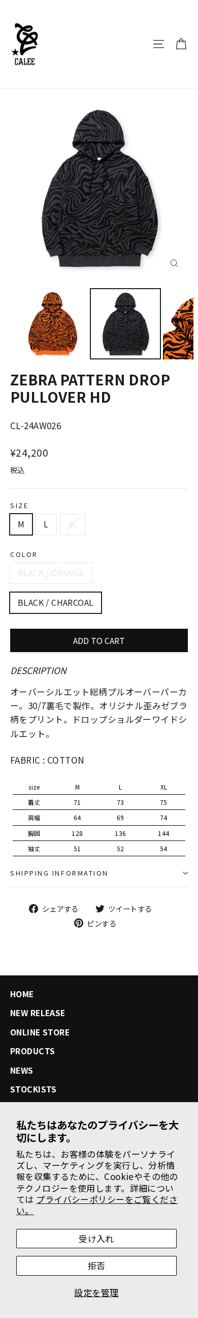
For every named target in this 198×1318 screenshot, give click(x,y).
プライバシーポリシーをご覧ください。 (97, 1205)
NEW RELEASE (37, 1013)
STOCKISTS (33, 1089)
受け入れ (96, 1238)
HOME (22, 994)
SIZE (19, 505)
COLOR (24, 554)
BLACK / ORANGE (51, 573)
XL (73, 524)
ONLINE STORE (40, 1032)
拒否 (97, 1265)
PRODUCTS (32, 1051)
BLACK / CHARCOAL (55, 602)
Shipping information (59, 873)
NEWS (22, 1070)
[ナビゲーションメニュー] (159, 44)
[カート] (181, 44)
